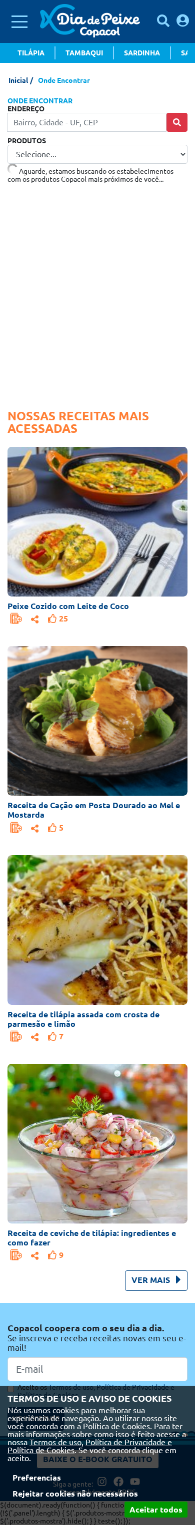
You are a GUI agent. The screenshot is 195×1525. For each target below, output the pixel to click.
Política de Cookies (41, 1450)
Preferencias (36, 1477)
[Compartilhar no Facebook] (35, 618)
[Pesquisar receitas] (163, 20)
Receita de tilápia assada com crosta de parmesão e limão (84, 1019)
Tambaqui (84, 53)
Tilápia (31, 53)
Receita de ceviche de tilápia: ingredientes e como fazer (92, 1237)
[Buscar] (177, 122)
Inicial (18, 80)
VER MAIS (152, 1279)
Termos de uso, (57, 1442)
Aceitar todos (156, 1509)
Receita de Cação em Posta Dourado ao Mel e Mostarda (94, 810)
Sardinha (142, 53)
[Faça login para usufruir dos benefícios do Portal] (182, 20)
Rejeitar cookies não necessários (75, 1493)
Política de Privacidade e (129, 1442)
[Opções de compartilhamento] (35, 618)
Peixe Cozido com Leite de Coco (68, 606)
